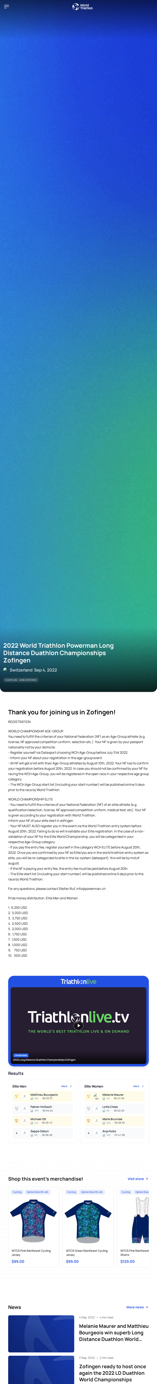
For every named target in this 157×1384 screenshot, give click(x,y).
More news (135, 1307)
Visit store (136, 1179)
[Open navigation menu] (6, 6)
